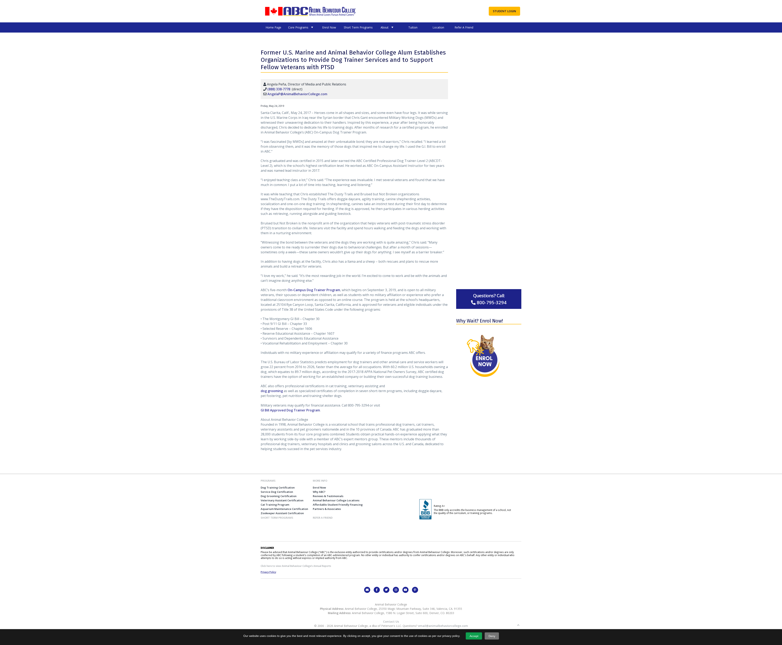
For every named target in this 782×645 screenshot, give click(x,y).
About (385, 27)
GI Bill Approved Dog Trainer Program (290, 410)
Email (367, 590)
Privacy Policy (268, 572)
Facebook (377, 590)
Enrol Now (329, 27)
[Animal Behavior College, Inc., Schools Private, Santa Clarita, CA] (425, 518)
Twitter (386, 590)
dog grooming (272, 391)
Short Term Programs (358, 27)
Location (438, 27)
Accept (474, 636)
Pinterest (415, 590)
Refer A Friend (464, 27)
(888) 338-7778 (278, 89)
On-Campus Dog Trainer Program (314, 290)
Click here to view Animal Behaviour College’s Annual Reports (296, 565)
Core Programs (298, 27)
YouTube (405, 590)
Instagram (396, 590)
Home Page (273, 27)
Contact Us (391, 621)
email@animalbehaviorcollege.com (443, 626)
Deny (492, 636)
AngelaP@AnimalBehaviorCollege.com (297, 94)
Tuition (412, 27)
